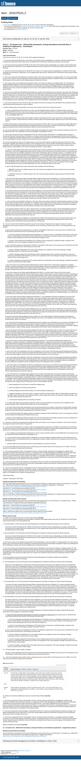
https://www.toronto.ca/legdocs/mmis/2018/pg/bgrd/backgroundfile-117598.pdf (24, 489)
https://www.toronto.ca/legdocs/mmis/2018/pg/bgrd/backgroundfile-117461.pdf (24, 495)
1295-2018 (17, 29)
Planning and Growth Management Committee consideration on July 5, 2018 (30, 741)
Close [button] (5, 18)
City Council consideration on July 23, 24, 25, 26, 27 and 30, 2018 (26, 39)
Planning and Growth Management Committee (34, 26)
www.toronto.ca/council (23, 750)
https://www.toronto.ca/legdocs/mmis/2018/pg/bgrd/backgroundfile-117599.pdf (24, 492)
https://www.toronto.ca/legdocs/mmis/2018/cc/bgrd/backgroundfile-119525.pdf (24, 506)
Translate (13, 753)
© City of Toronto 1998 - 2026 (11, 757)
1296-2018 (24, 29)
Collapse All (72, 33)
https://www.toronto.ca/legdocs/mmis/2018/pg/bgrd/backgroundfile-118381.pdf (24, 736)
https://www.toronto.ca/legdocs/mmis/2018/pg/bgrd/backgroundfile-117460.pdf (24, 486)
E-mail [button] (13, 18)
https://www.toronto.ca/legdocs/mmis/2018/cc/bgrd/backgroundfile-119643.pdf (24, 513)
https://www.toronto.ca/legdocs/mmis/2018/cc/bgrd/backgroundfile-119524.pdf (24, 503)
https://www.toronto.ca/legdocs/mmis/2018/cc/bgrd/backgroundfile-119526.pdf (24, 509)
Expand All (63, 33)
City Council (7, 24)
